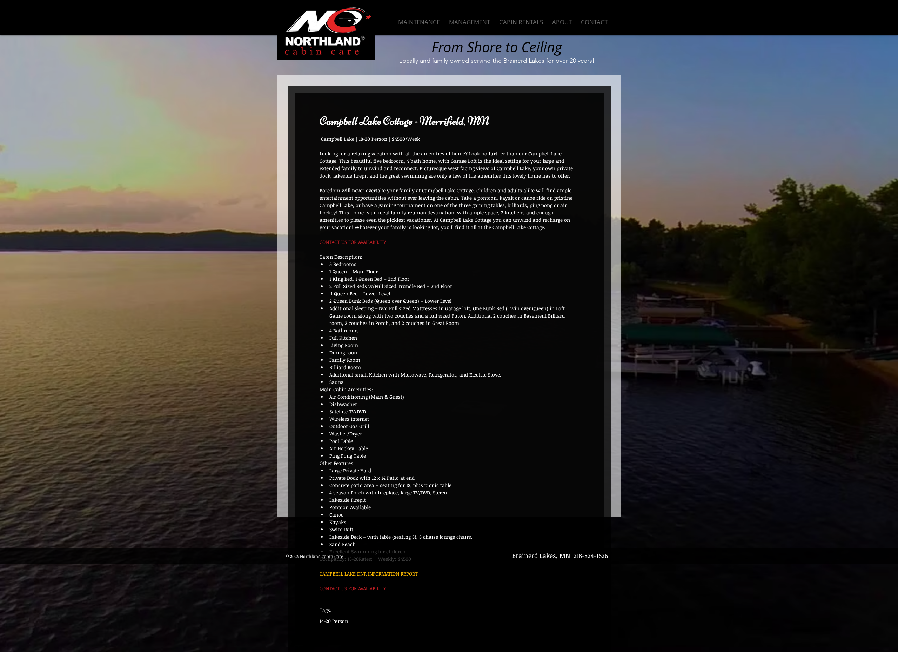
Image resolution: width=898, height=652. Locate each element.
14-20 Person (334, 621)
